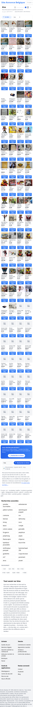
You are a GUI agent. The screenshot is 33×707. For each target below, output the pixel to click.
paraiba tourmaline (6, 505)
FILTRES (7, 17)
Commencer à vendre (24, 645)
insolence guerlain (26, 490)
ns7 (4, 557)
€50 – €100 (20, 569)
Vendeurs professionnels (22, 650)
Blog (19, 674)
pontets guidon (16, 494)
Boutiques (4, 658)
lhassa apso (7, 539)
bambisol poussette (6, 544)
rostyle (21, 526)
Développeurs (5, 671)
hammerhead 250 (23, 549)
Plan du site (4, 676)
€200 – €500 (15, 572)
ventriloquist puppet (23, 511)
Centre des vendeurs (24, 654)
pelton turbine (7, 510)
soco (20, 522)
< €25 (4, 569)
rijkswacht (26, 494)
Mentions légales (6, 647)
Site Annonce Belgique (13, 2)
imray (5, 522)
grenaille (21, 529)
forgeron (6, 532)
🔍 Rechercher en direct (22, 463)
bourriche (22, 543)
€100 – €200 (6, 572)
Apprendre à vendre (24, 647)
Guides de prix (5, 645)
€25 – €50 (11, 569)
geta (3, 492)
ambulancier (23, 504)
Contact (20, 669)
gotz (2, 496)
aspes (20, 536)
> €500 (24, 572)
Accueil (4, 12)
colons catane (7, 529)
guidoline (6, 554)
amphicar (22, 532)
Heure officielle (5, 679)
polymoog (6, 536)
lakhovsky (22, 519)
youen (21, 560)
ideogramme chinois (12, 492)
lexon (5, 526)
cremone (6, 515)
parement (22, 557)
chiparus (21, 539)
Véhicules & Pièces (9, 12)
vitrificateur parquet (7, 549)
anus (4, 560)
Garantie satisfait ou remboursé (7, 650)
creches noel (28, 492)
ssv (20, 515)
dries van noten (6, 494)
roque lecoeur (23, 554)
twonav (5, 519)
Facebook (20, 671)
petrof (21, 492)
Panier (3, 661)
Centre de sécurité (6, 674)
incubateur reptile (14, 490)
